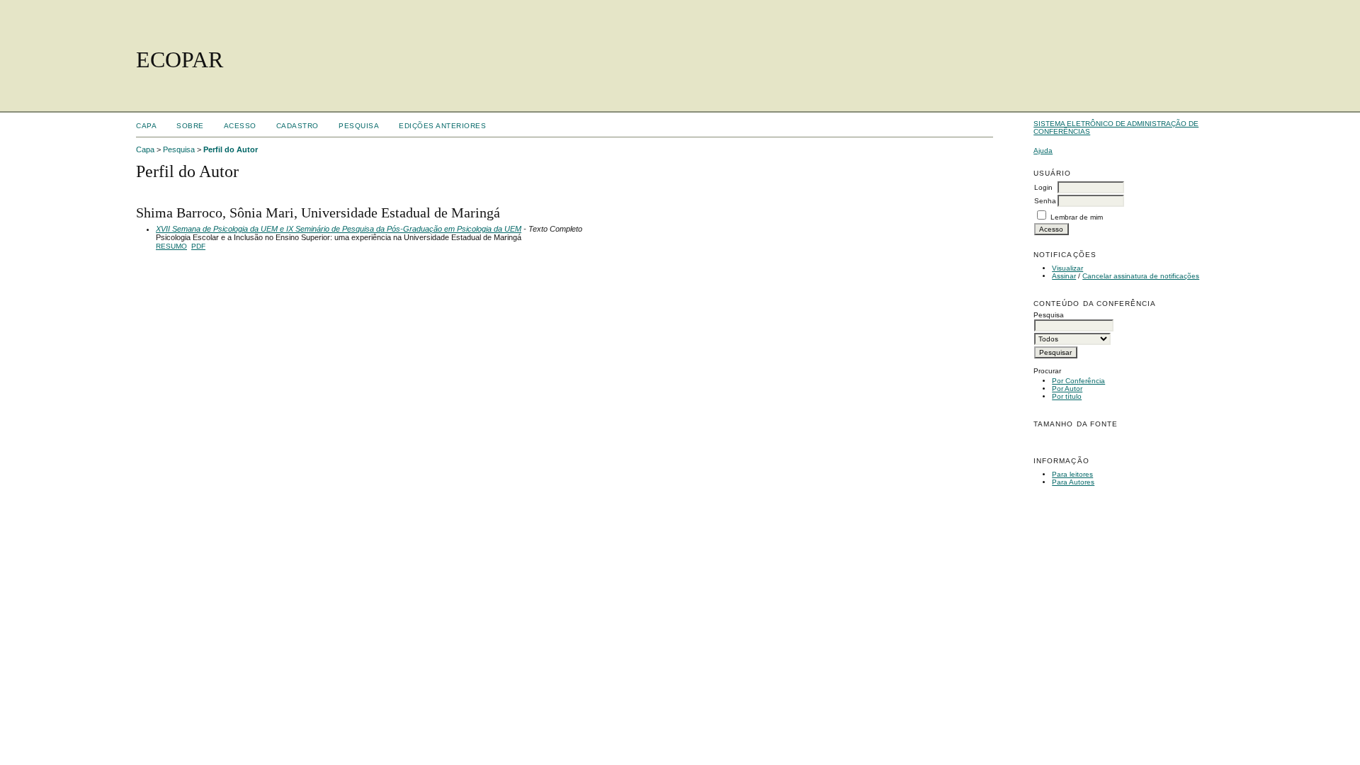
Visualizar (1067, 268)
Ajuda (1043, 150)
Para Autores (1073, 482)
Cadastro (297, 126)
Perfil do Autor (230, 149)
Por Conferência (1078, 381)
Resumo (171, 246)
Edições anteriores (442, 126)
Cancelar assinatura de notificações (1140, 276)
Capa (146, 126)
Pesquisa (359, 126)
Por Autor (1067, 388)
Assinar (1064, 276)
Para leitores (1072, 474)
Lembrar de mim (1076, 217)
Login (1043, 187)
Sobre (190, 126)
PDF (198, 246)
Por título (1067, 396)
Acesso (240, 126)
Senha (1045, 201)
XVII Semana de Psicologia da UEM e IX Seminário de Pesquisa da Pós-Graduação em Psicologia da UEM (338, 229)
